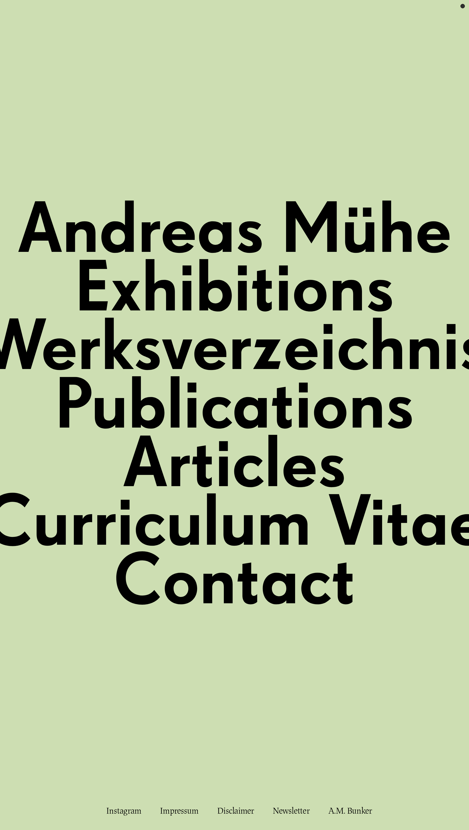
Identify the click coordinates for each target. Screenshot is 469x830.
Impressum (179, 811)
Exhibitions (234, 291)
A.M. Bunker (350, 811)
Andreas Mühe (234, 232)
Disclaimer (235, 811)
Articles (234, 466)
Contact (235, 583)
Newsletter (291, 811)
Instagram (123, 811)
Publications (234, 408)
